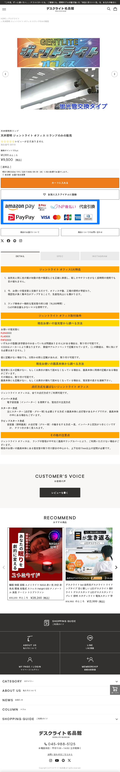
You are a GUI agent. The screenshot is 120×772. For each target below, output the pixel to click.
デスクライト (13, 18)
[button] (4, 567)
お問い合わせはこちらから (60, 754)
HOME (3, 18)
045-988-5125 (61, 744)
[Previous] (5, 74)
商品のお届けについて (30, 232)
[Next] (114, 74)
